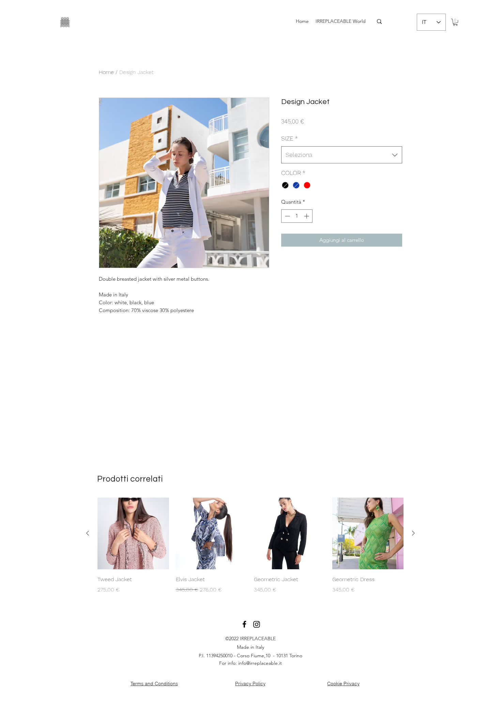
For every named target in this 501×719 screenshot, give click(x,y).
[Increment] (307, 216)
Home (106, 72)
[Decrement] (286, 216)
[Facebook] (244, 624)
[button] (455, 22)
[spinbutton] (297, 216)
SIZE (289, 138)
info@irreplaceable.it (260, 663)
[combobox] (341, 154)
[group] (251, 545)
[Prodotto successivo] (413, 533)
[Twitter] (256, 624)
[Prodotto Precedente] (88, 533)
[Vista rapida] (133, 533)
